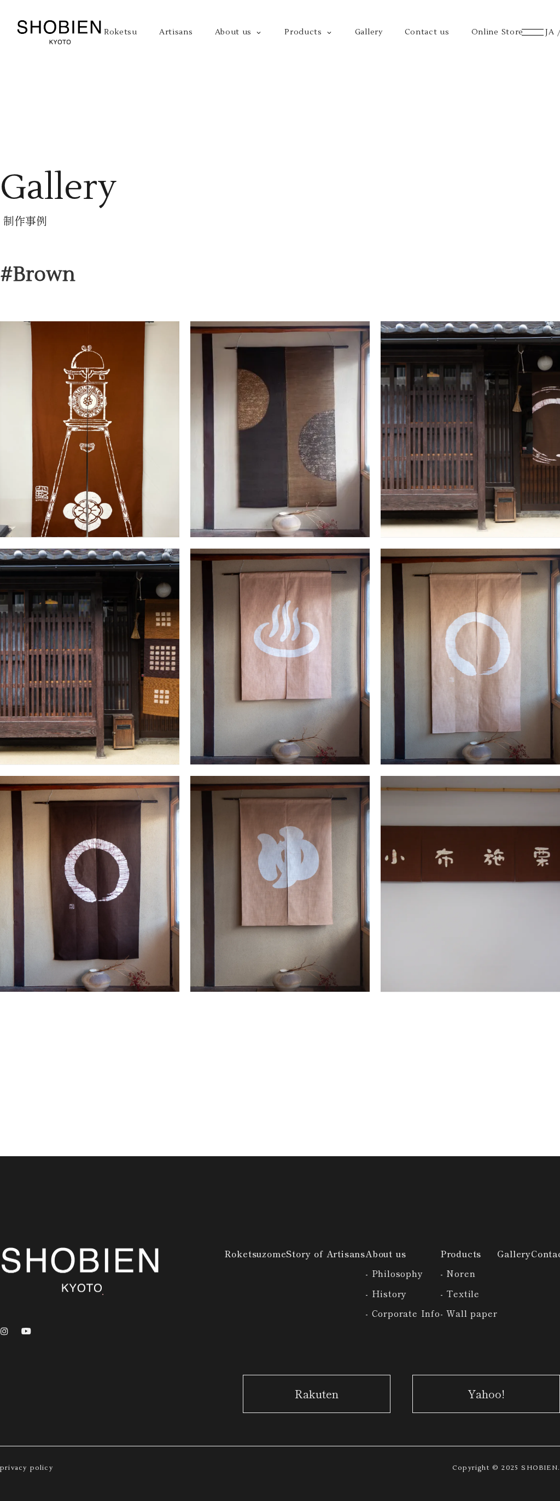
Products (460, 1253)
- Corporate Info (402, 1313)
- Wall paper (469, 1313)
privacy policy (26, 1468)
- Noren (458, 1273)
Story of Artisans (325, 1253)
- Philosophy (394, 1273)
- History (386, 1293)
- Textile (460, 1293)
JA (549, 32)
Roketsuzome (255, 1253)
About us (385, 1253)
